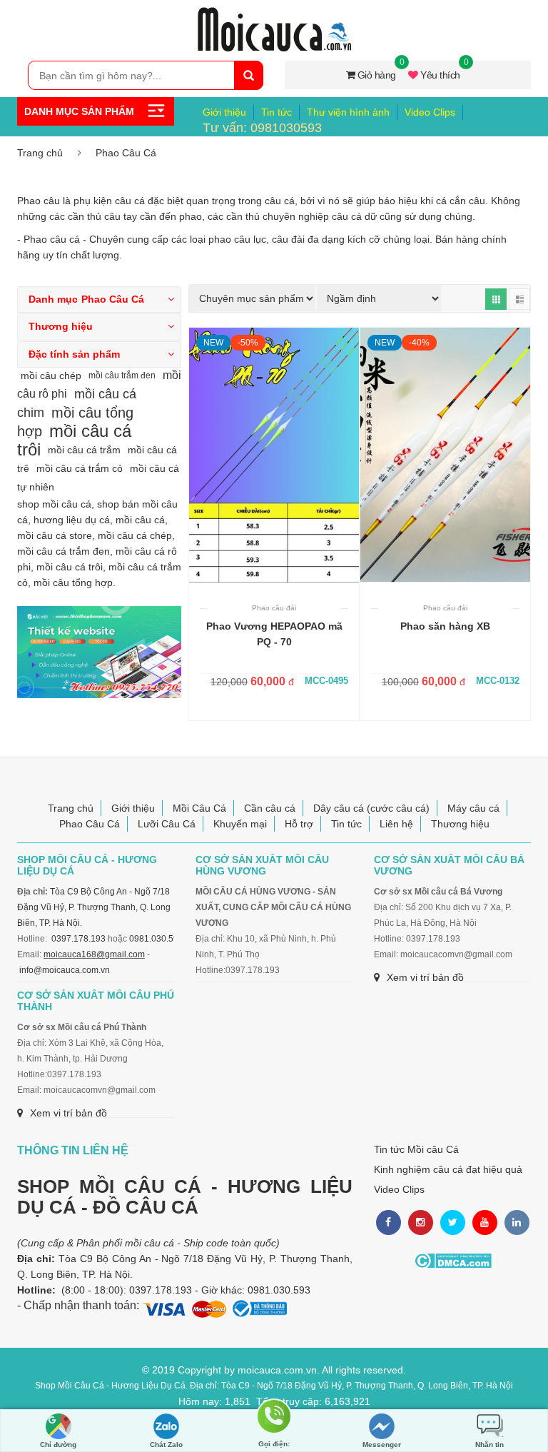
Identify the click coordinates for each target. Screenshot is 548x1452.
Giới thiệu (224, 112)
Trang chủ (40, 152)
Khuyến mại (240, 824)
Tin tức (276, 112)
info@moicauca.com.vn (64, 970)
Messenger (381, 1444)
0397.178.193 (78, 939)
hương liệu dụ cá (72, 519)
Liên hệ (396, 824)
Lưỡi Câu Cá (167, 824)
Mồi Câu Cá (199, 808)
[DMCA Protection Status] (453, 1260)
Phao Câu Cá (126, 152)
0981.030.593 (156, 939)
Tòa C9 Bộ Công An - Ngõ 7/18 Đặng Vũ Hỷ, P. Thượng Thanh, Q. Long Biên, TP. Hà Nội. (94, 907)
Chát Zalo (166, 1444)
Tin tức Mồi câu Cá (416, 1149)
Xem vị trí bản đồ (425, 977)
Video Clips (430, 112)
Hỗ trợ (299, 824)
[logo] (274, 15)
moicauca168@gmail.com (94, 954)
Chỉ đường (58, 1444)
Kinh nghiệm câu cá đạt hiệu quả (448, 1169)
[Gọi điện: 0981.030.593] (274, 1424)
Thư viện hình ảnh (348, 112)
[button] (99, 299)
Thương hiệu (460, 824)
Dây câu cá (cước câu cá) (371, 808)
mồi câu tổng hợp (73, 582)
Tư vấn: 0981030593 (262, 128)
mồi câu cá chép (135, 535)
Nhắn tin (489, 1444)
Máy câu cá (473, 808)
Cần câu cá (269, 808)
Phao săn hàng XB (445, 626)
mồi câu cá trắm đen (63, 551)
